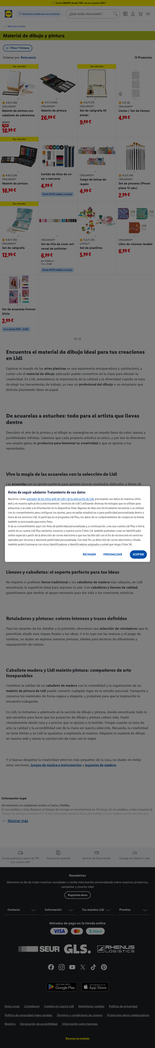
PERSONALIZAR (112, 554)
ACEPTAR (138, 554)
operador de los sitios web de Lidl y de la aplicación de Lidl (60, 499)
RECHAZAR (89, 554)
